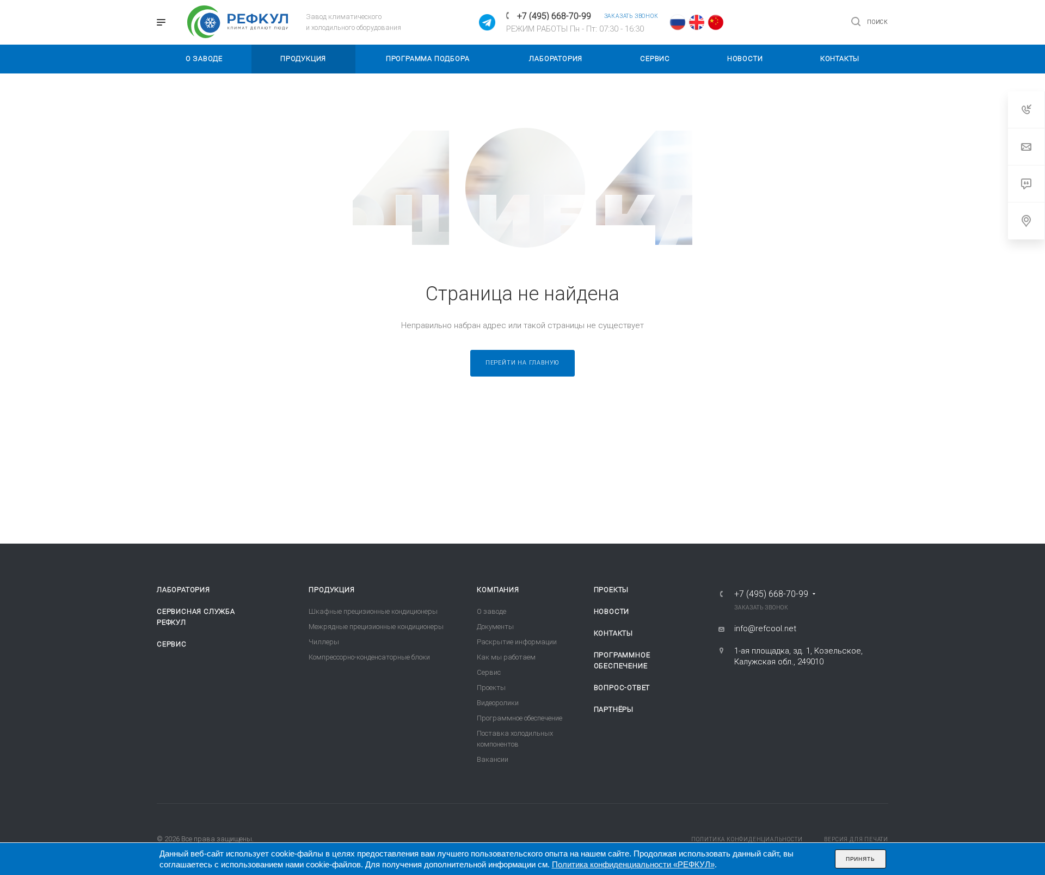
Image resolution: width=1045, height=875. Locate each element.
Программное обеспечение (519, 718)
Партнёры (614, 709)
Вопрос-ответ (622, 687)
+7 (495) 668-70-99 (554, 16)
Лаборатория (183, 590)
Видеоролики (498, 703)
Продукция (331, 590)
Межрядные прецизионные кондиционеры (376, 627)
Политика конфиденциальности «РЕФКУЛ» (633, 864)
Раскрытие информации (517, 642)
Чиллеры (324, 642)
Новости (612, 611)
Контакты (613, 633)
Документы (495, 627)
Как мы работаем (506, 657)
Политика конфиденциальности (747, 839)
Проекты (491, 687)
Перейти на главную (522, 362)
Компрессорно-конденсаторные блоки (369, 657)
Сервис (172, 644)
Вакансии (492, 759)
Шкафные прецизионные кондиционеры (373, 611)
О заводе (491, 611)
